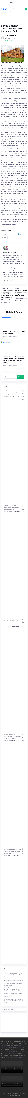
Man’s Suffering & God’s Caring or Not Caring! (14, 332)
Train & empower (12, 1053)
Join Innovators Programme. (18, 1057)
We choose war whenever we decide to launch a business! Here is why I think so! (14, 975)
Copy (5, 237)
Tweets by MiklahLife (7, 1009)
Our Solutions (13, 5)
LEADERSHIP (18, 1047)
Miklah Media (13, 12)
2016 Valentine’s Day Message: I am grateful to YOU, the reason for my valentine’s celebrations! (7, 293)
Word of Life (8, 40)
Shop (10, 15)
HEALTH (3, 1043)
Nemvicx (17, 1095)
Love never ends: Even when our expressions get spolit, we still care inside (21, 292)
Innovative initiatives (11, 1051)
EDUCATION (4, 1045)
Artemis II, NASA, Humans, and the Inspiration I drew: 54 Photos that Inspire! (13, 995)
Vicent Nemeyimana (10, 252)
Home (11, 2)
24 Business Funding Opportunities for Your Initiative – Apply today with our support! (13, 1001)
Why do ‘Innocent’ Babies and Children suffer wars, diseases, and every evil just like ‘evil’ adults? (13, 359)
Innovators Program (15, 9)
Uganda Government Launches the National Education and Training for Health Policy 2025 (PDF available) (13, 989)
